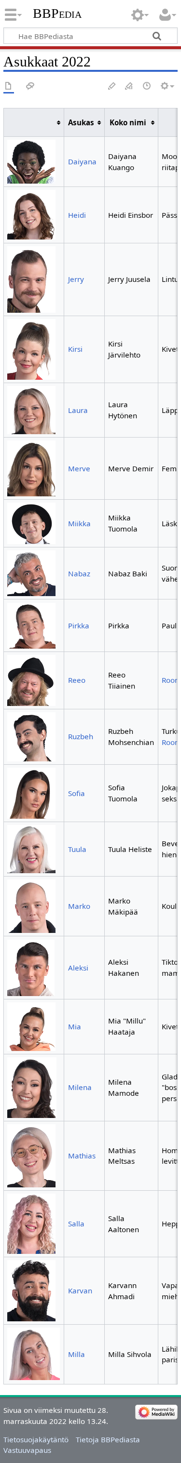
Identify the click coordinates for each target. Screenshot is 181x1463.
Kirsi (75, 349)
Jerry (76, 279)
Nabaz (79, 573)
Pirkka (78, 625)
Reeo (76, 680)
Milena (80, 1087)
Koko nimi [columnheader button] (128, 122)
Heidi (77, 215)
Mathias (82, 1155)
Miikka (79, 523)
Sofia (76, 793)
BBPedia (57, 13)
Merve (79, 468)
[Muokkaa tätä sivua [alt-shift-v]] (112, 86)
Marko (79, 906)
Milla (76, 1354)
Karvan (80, 1290)
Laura (78, 410)
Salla (76, 1223)
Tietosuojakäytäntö (36, 1439)
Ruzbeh (80, 736)
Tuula (77, 849)
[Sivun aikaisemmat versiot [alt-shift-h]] (147, 86)
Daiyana (82, 161)
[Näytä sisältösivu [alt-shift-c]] (8, 86)
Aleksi (78, 967)
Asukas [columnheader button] (81, 122)
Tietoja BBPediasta (108, 1439)
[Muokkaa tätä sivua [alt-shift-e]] (129, 86)
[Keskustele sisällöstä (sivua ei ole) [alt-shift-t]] (30, 86)
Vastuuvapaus (27, 1450)
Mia (74, 1026)
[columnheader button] (33, 122)
